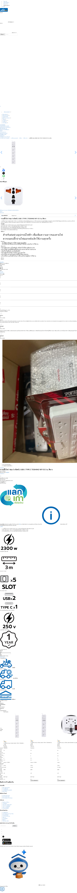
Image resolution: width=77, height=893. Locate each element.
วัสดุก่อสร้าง (2, 135)
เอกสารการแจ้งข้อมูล (6, 805)
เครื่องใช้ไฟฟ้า (2, 124)
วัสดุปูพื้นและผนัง (3, 134)
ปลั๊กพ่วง (20, 138)
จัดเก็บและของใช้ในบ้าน (4, 129)
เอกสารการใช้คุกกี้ (5, 807)
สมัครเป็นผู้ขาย (6, 2)
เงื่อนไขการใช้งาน (5, 802)
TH (3, 6)
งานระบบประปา (3, 132)
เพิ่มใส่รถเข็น (2, 657)
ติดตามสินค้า (4, 791)
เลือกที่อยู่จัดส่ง (2, 704)
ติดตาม (14, 825)
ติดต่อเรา (4, 819)
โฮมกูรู (3, 119)
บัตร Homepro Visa (5, 796)
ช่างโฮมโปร (4, 120)
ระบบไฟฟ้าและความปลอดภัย (4, 138)
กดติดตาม (7, 263)
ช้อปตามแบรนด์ (5, 115)
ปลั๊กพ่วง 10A (25, 138)
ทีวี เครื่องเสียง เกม (3, 128)
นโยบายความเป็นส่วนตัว (7, 804)
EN (4, 6)
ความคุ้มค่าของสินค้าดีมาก (7, 465)
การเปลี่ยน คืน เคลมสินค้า (7, 790)
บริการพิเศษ (4, 122)
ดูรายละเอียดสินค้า (34, 780)
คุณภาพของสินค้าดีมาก (6, 464)
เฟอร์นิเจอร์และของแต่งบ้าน (5, 127)
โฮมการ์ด (5, 1)
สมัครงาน (4, 817)
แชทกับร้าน (2, 473)
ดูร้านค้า (1, 271)
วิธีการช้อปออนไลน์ (6, 787)
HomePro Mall (5, 116)
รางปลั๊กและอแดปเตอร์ (14, 138)
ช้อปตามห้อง (4, 114)
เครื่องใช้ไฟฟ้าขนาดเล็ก (4, 126)
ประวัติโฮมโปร (5, 812)
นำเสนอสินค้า (5, 818)
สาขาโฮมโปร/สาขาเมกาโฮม (7, 813)
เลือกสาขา (14, 32)
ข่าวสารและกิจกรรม (6, 816)
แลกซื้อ (1, 526)
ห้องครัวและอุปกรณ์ (3, 133)
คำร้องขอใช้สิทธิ (5, 808)
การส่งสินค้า (4, 803)
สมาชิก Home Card (6, 795)
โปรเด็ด (3, 121)
